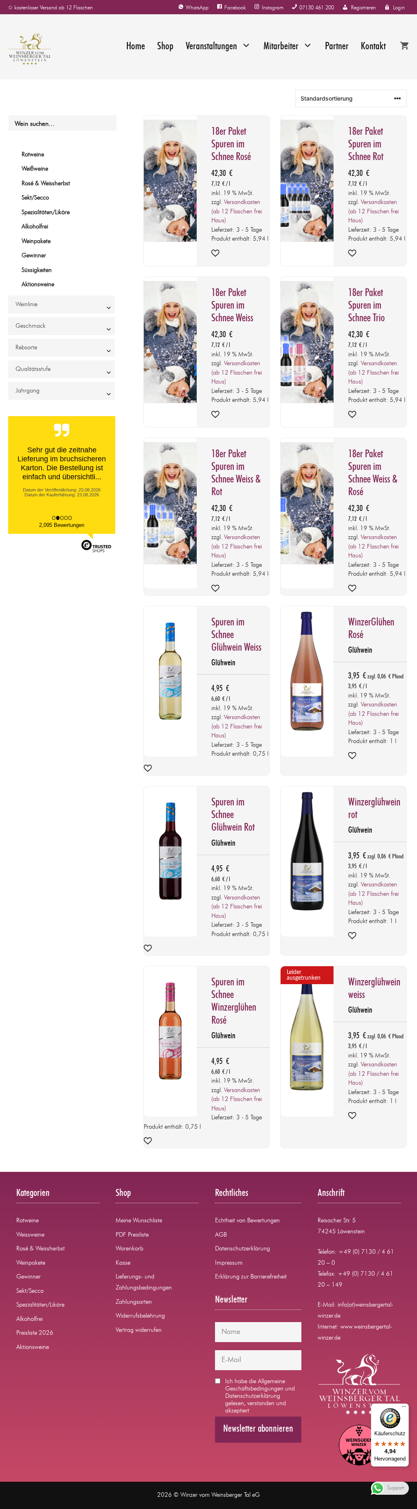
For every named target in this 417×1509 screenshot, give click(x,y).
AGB (221, 1235)
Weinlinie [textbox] (26, 305)
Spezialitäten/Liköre (46, 213)
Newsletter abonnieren (258, 1429)
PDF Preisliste (132, 1235)
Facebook (235, 8)
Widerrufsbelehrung (140, 1316)
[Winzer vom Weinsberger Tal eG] (25, 49)
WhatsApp (197, 8)
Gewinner (34, 256)
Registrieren (363, 8)
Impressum (229, 1263)
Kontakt (373, 47)
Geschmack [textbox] (30, 326)
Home (135, 47)
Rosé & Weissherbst (46, 184)
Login (399, 8)
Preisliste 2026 (34, 1333)
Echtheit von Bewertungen (247, 1221)
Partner (337, 47)
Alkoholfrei (35, 227)
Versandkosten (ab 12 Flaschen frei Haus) (236, 212)
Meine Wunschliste (139, 1221)
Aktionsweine (38, 285)
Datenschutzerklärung (242, 1249)
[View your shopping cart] (404, 46)
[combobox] (61, 305)
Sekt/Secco (35, 198)
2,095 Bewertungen (61, 525)
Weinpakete (36, 242)
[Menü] (404, 1408)
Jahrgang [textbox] (27, 391)
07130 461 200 (316, 8)
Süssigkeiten (37, 271)
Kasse (123, 1263)
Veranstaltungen (211, 47)
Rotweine (33, 155)
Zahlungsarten (134, 1302)
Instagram (272, 8)
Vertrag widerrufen (139, 1330)
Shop (165, 47)
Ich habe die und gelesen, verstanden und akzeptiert (260, 1396)
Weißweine (35, 169)
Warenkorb (129, 1249)
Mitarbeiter (280, 47)
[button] (215, 254)
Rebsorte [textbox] (26, 348)
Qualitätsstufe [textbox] (32, 369)
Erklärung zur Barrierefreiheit (251, 1277)
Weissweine (30, 1235)
